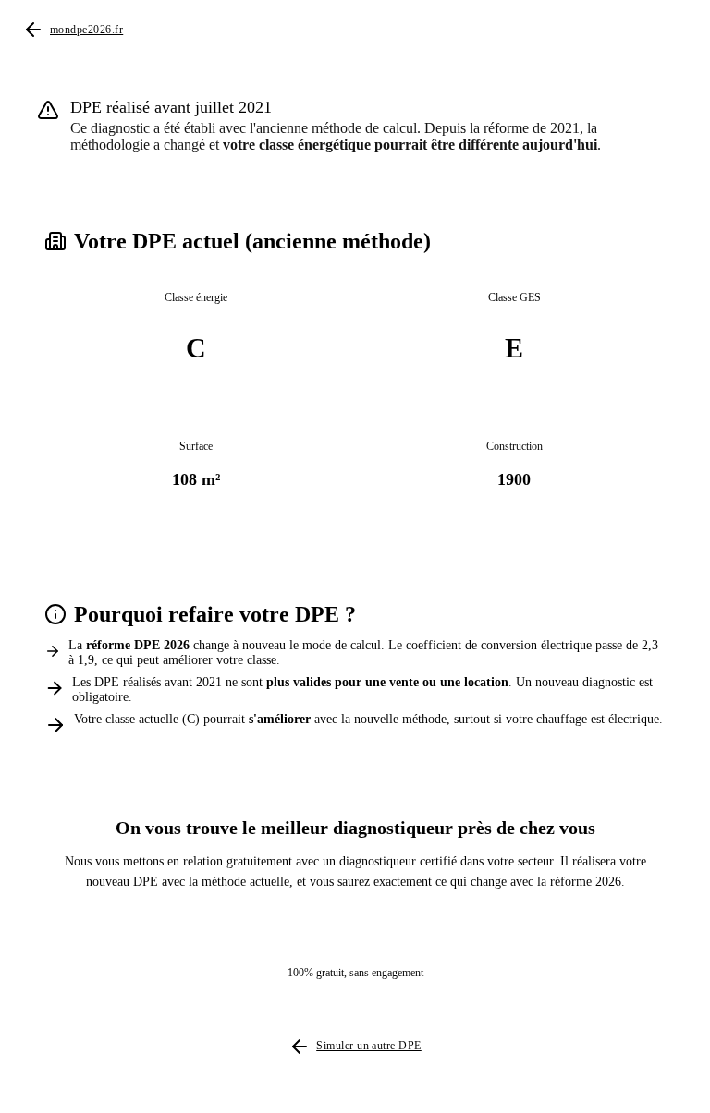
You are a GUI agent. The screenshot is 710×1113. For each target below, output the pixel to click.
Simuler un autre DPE (369, 1045)
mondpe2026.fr (86, 29)
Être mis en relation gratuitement (340, 932)
